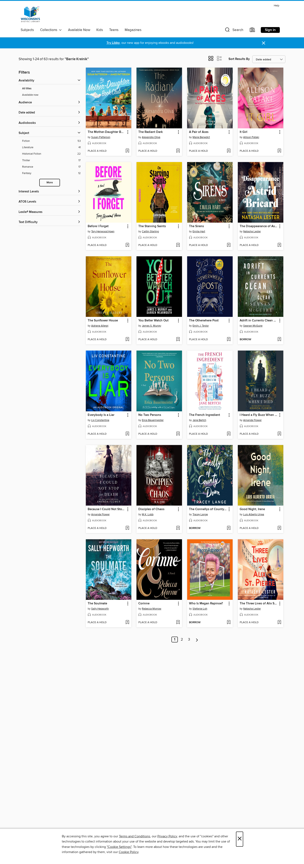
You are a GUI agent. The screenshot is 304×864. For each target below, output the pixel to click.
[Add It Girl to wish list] (279, 151)
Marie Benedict (201, 137)
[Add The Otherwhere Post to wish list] (228, 339)
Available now (30, 95)
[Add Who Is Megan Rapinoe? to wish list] (228, 622)
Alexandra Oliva (151, 137)
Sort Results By (239, 59)
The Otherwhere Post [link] (204, 320)
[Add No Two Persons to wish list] (178, 434)
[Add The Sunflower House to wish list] (127, 339)
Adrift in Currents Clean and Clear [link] (259, 320)
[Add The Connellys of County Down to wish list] (228, 528)
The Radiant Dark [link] (150, 132)
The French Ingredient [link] (204, 415)
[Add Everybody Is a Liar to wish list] (127, 434)
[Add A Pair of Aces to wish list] (228, 151)
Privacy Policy (167, 836)
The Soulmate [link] (97, 603)
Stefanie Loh (200, 608)
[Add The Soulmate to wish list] (127, 622)
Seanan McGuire (252, 325)
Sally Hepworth (100, 608)
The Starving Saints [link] (152, 226)
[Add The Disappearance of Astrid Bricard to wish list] (279, 245)
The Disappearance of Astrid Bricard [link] (259, 226)
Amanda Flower (252, 420)
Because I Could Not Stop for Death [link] (107, 509)
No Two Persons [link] (149, 415)
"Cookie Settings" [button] (119, 847)
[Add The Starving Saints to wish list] (178, 245)
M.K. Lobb (147, 514)
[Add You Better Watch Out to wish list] (178, 339)
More (50, 182)
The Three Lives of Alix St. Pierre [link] (259, 603)
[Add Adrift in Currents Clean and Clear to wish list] (279, 339)
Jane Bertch (199, 420)
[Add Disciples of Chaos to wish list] (178, 528)
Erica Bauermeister (153, 420)
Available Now (79, 30)
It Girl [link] (243, 132)
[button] (233, 31)
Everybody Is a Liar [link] (101, 415)
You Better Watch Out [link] (153, 320)
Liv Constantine (100, 420)
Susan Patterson (100, 137)
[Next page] (197, 639)
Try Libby (113, 43)
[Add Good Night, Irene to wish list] (279, 528)
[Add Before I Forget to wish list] (127, 245)
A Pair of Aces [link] (198, 132)
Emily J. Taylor (201, 325)
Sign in (270, 30)
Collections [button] (49, 30)
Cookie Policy (128, 852)
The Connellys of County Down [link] (208, 509)
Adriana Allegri (99, 325)
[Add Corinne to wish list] (178, 622)
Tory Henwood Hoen (102, 231)
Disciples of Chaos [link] (151, 509)
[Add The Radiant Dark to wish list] (178, 151)
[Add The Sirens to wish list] (228, 245)
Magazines (133, 30)
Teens (113, 30)
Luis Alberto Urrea (253, 514)
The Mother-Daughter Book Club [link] (107, 132)
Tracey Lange (200, 514)
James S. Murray (151, 325)
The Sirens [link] (196, 226)
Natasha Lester (252, 231)
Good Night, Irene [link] (252, 509)
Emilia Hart (199, 231)
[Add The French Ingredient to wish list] (228, 434)
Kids (99, 30)
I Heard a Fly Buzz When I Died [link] (259, 415)
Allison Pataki (251, 137)
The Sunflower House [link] (103, 320)
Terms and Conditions (134, 836)
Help (276, 5)
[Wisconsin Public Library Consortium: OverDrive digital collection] (30, 14)
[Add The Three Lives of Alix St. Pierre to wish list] (279, 622)
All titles (26, 88)
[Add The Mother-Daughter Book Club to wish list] (127, 151)
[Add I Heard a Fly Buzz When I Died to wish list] (279, 434)
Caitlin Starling (150, 231)
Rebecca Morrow (151, 608)
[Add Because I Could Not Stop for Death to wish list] (127, 528)
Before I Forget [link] (98, 226)
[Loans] (252, 31)
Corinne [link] (144, 603)
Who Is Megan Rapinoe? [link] (206, 603)
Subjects (27, 30)
